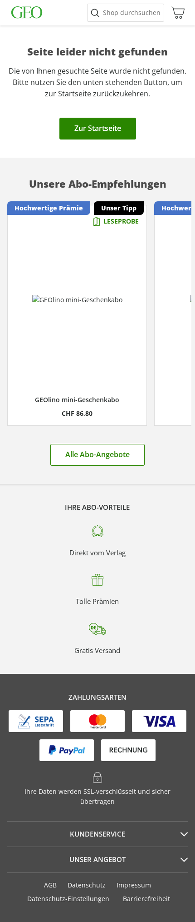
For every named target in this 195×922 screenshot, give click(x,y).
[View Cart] (175, 12)
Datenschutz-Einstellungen (68, 899)
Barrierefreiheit (146, 898)
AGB (50, 885)
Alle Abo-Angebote (97, 454)
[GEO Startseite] (27, 12)
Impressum (134, 885)
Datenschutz (87, 885)
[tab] (97, 834)
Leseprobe (121, 221)
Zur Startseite (97, 128)
